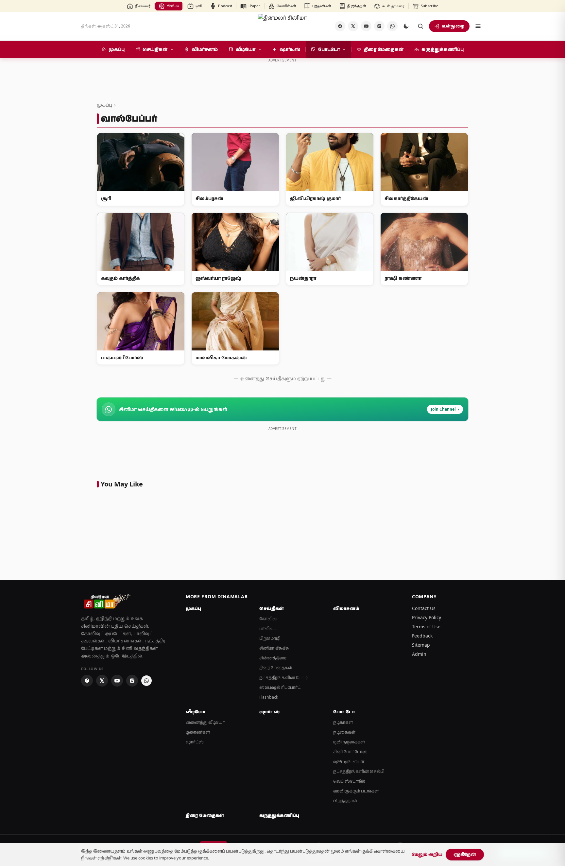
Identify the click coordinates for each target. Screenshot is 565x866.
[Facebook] (340, 26)
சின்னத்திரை (272, 658)
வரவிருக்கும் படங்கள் (356, 791)
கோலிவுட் (269, 618)
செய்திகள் (271, 608)
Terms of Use (426, 626)
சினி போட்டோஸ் (350, 752)
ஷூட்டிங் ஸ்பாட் (349, 761)
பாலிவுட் (267, 628)
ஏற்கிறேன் (465, 854)
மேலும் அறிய (427, 854)
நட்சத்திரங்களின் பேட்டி (283, 677)
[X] (353, 26)
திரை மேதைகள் (275, 668)
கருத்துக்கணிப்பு (279, 815)
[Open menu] (478, 26)
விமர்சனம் (346, 608)
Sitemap (421, 645)
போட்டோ (344, 712)
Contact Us (424, 608)
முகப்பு (104, 105)
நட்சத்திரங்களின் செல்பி (359, 771)
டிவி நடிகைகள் (349, 742)
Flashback (268, 697)
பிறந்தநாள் (345, 801)
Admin (419, 654)
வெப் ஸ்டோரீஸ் (349, 781)
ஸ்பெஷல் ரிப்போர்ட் (279, 687)
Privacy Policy (426, 617)
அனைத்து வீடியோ (205, 722)
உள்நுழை (453, 26)
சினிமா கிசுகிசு (274, 648)
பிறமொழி (270, 638)
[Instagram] (379, 26)
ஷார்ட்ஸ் (195, 742)
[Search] (420, 26)
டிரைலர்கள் (198, 732)
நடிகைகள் (344, 732)
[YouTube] (366, 26)
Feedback (422, 636)
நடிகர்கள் (343, 722)
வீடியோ (195, 712)
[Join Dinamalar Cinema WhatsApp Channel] (392, 26)
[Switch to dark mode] (406, 26)
